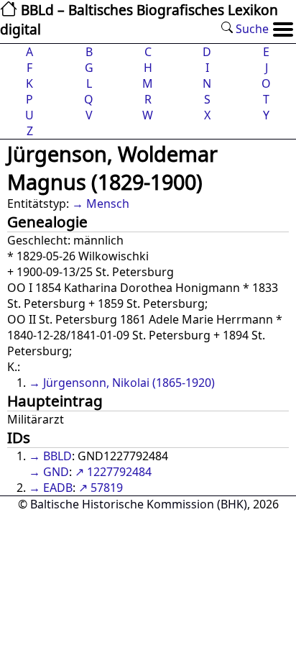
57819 (107, 487)
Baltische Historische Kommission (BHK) (138, 504)
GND (56, 472)
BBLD (57, 456)
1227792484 (119, 472)
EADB (58, 487)
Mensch (107, 203)
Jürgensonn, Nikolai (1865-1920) (129, 382)
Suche (251, 29)
